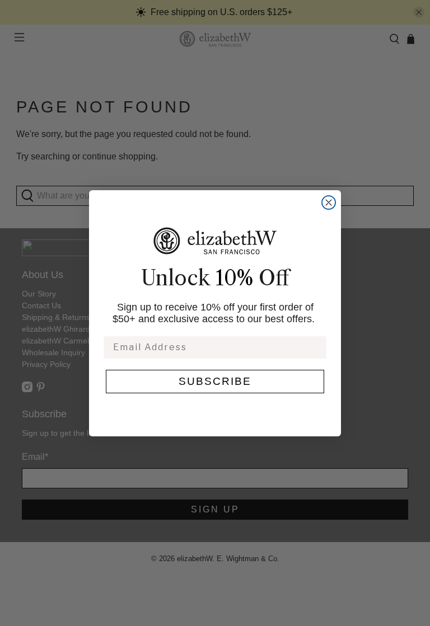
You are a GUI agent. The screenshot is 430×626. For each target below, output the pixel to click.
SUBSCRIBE (215, 381)
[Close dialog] (328, 202)
